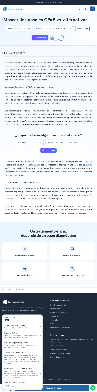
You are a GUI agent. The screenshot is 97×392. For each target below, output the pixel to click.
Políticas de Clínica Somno (60, 328)
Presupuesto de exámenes (60, 353)
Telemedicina (55, 316)
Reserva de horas (53, 388)
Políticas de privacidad (58, 324)
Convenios (54, 320)
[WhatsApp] (93, 388)
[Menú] (50, 9)
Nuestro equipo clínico (59, 305)
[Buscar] (79, 8)
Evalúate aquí (82, 28)
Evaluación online (57, 357)
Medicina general (11, 386)
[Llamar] (85, 8)
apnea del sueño (38, 66)
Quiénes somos (56, 309)
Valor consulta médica (58, 349)
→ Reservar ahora (57, 346)
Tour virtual (41, 38)
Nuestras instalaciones (59, 312)
